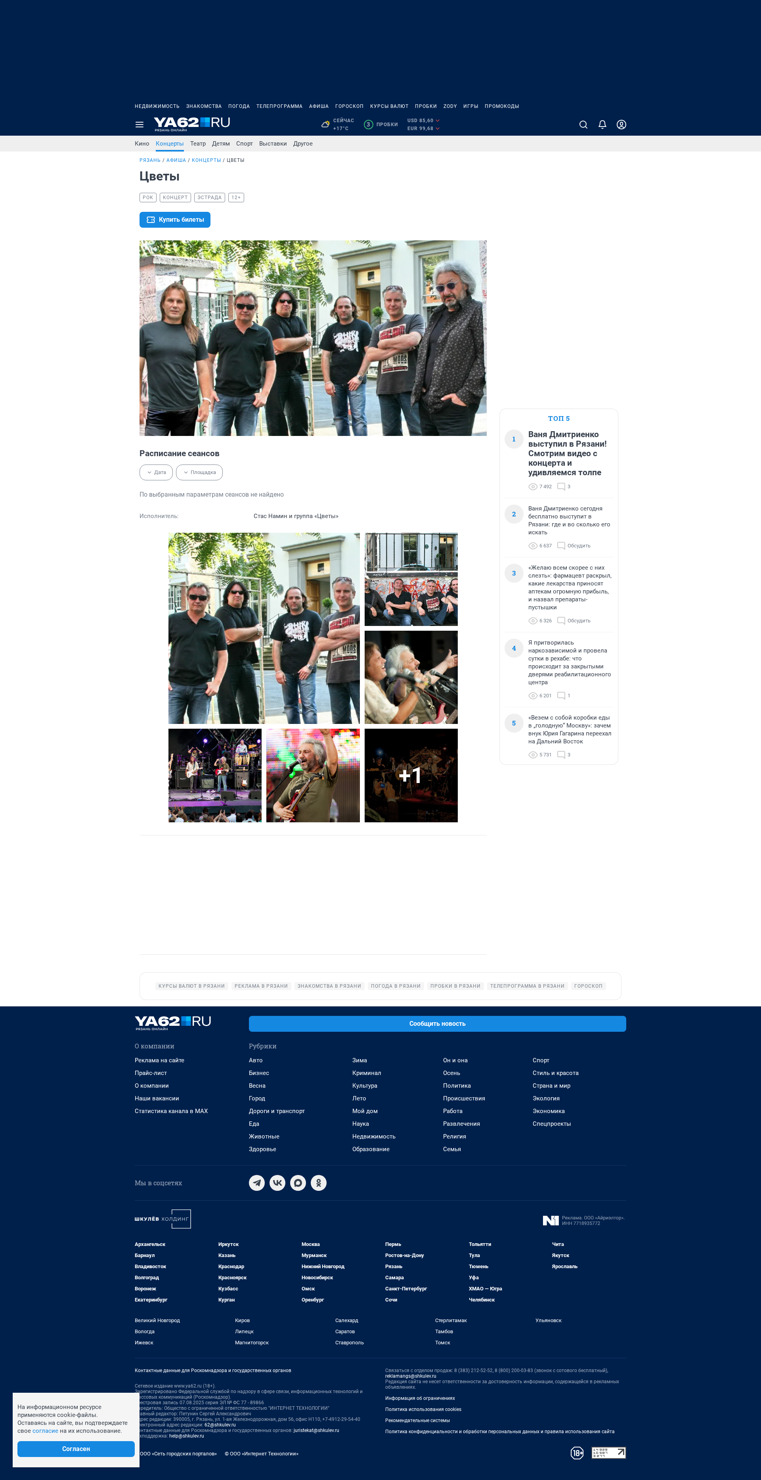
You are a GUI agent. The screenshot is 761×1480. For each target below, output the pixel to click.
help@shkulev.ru (186, 1436)
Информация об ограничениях (420, 1398)
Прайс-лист (151, 1073)
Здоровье (262, 1149)
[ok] (319, 1183)
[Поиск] (583, 124)
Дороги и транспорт (277, 1111)
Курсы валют (389, 106)
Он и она (455, 1060)
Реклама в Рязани (261, 986)
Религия (454, 1136)
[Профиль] (621, 124)
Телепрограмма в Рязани (527, 986)
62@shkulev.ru (220, 1425)
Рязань (150, 160)
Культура (364, 1085)
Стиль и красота (556, 1073)
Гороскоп (349, 106)
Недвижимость (157, 106)
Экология (546, 1098)
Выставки (273, 143)
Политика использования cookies (423, 1409)
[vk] (277, 1183)
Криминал (366, 1073)
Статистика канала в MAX (171, 1111)
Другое (303, 143)
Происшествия (464, 1098)
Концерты (170, 143)
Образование (371, 1149)
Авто (256, 1060)
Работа (453, 1111)
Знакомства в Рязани (329, 986)
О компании (152, 1085)
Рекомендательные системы (417, 1420)
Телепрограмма (279, 106)
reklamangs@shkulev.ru (410, 1376)
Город (257, 1098)
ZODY (450, 106)
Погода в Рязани (396, 986)
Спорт (244, 143)
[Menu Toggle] (139, 124)
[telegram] (257, 1183)
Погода (239, 106)
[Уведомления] (602, 124)
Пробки (426, 106)
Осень (451, 1073)
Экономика (549, 1111)
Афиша (319, 106)
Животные (264, 1136)
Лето (359, 1098)
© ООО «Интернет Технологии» (261, 1454)
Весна (257, 1085)
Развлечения (461, 1123)
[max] (298, 1183)
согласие (45, 1430)
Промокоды (502, 106)
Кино (142, 143)
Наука (360, 1123)
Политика (457, 1085)
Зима (359, 1060)
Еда (254, 1123)
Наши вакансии (157, 1098)
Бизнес (259, 1073)
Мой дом (365, 1111)
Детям (221, 143)
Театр (198, 143)
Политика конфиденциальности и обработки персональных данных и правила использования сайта (500, 1431)
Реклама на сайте (159, 1060)
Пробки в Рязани (455, 986)
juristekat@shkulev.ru (316, 1430)
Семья (452, 1149)
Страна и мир (551, 1085)
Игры (470, 106)
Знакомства (204, 106)
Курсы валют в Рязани (192, 986)
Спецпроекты (552, 1123)
